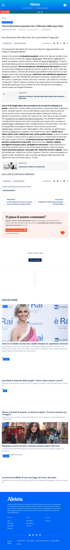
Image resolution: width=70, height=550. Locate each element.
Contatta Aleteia (54, 541)
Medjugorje (37, 59)
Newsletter (29, 521)
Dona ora (3, 12)
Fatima (28, 59)
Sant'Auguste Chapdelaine (42, 8)
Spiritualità (10, 526)
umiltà (13, 131)
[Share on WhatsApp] (67, 43)
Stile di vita (10, 523)
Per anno (47, 521)
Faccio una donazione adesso (15, 230)
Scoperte (10, 528)
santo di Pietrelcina (50, 61)
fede (5, 424)
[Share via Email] (64, 43)
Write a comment (35, 260)
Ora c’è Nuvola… (25, 74)
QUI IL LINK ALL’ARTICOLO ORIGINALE (18, 174)
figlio (5, 391)
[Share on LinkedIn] (57, 43)
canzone (6, 456)
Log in (41, 253)
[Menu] (11, 5)
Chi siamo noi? (21, 541)
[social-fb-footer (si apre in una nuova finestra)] (33, 535)
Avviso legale (30, 541)
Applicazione (29, 523)
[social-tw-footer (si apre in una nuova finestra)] (37, 535)
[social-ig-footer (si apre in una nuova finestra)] (40, 535)
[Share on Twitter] (61, 43)
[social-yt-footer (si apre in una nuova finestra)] (30, 535)
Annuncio (29, 526)
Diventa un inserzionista (42, 541)
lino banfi (6, 359)
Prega (39, 12)
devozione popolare (9, 190)
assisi (5, 306)
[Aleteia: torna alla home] (35, 4)
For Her (4, 18)
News (9, 521)
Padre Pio (58, 59)
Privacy (19, 544)
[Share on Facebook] (54, 43)
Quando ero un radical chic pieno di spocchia (24, 118)
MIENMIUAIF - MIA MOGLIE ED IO (29, 30)
